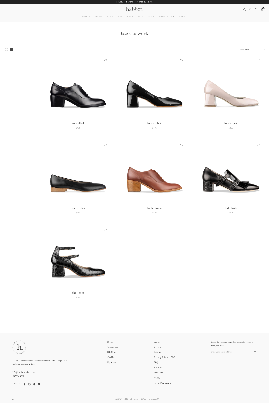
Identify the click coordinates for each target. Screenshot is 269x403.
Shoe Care (158, 372)
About (183, 16)
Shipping (157, 346)
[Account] (255, 9)
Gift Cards (111, 352)
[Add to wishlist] (105, 60)
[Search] (244, 9)
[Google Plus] (39, 384)
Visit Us (110, 357)
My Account (112, 362)
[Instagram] (29, 384)
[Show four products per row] (11, 49)
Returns (157, 352)
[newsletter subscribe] (255, 351)
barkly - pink (230, 123)
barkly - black (154, 123)
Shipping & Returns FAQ (164, 357)
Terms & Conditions (162, 382)
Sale (140, 16)
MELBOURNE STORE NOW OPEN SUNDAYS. (134, 2)
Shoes (98, 16)
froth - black (78, 123)
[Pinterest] (34, 384)
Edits (130, 16)
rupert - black (78, 208)
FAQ (156, 362)
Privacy (157, 377)
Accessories (114, 16)
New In (86, 16)
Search (157, 341)
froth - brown (154, 208)
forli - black (231, 208)
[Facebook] (25, 384)
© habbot (15, 399)
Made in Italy (166, 16)
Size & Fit (158, 367)
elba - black (78, 293)
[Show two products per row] (6, 49)
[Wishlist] (250, 9)
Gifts (151, 16)
